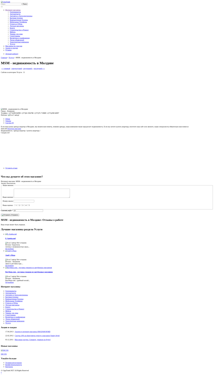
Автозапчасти (15, 14)
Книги (12, 28)
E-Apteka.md (10, 238)
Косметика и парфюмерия (20, 38)
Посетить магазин (14, 129)
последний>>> (39, 68)
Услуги (12, 44)
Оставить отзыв (11, 168)
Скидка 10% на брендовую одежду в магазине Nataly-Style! (37, 336)
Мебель (12, 32)
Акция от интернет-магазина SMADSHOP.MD (32, 332)
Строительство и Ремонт (19, 30)
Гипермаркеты (15, 12)
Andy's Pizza (10, 255)
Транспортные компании (19, 42)
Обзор (7, 119)
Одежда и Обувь (16, 24)
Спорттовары (15, 36)
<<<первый (5, 68)
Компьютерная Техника (19, 20)
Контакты (9, 367)
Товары (8, 121)
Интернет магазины (13, 10)
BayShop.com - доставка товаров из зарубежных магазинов (29, 272)
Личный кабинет (11, 54)
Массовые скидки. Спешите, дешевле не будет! (33, 340)
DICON (4, 354)
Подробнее (9, 249)
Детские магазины (17, 26)
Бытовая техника (16, 18)
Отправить (14, 215)
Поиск (25, 4)
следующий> (28, 68)
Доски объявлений (17, 40)
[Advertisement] (68, 90)
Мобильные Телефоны (18, 22)
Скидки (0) (9, 123)
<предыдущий (16, 68)
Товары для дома (16, 34)
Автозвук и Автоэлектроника (21, 16)
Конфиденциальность (13, 365)
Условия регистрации (13, 363)
